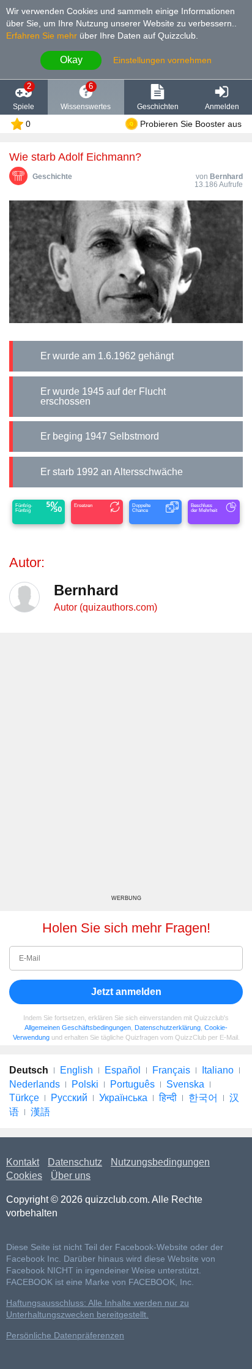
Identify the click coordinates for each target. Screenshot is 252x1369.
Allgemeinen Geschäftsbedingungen (77, 1027)
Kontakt (22, 1162)
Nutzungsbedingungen (160, 1162)
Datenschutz (75, 1162)
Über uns (71, 1175)
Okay (71, 60)
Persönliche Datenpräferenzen (65, 1335)
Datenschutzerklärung (168, 1027)
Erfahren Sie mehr (41, 35)
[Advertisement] (126, 768)
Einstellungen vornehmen (162, 60)
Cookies (24, 1175)
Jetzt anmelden (126, 991)
